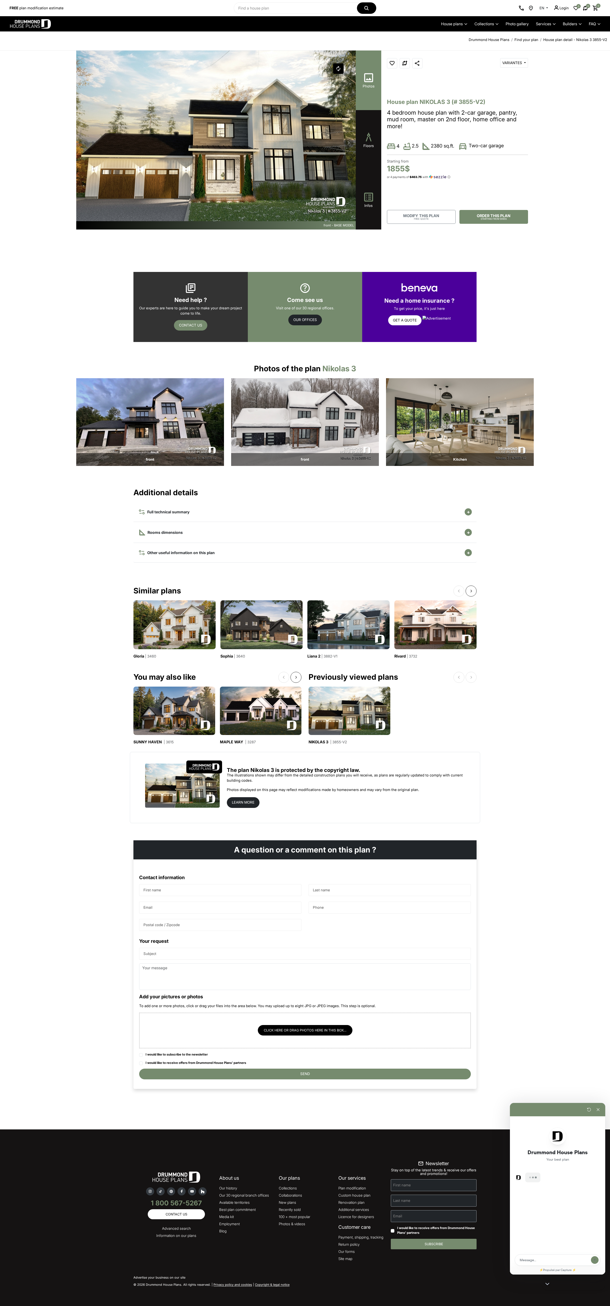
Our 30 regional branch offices (244, 1195)
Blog (223, 1231)
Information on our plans (176, 1235)
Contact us (190, 325)
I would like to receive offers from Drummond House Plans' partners (196, 1063)
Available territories (234, 1202)
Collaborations (290, 1195)
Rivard (405, 656)
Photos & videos (292, 1224)
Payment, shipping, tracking (360, 1237)
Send (305, 1073)
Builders (570, 23)
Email (147, 907)
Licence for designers (356, 1216)
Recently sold (290, 1209)
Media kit (226, 1216)
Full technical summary (167, 512)
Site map (345, 1258)
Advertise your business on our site (159, 1277)
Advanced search (176, 1228)
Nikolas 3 (328, 742)
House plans (452, 23)
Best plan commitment (237, 1209)
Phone (318, 907)
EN (542, 8)
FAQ (592, 23)
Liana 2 (322, 656)
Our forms (346, 1251)
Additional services (353, 1209)
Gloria (144, 656)
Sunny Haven (153, 742)
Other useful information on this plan (180, 552)
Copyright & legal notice (272, 1284)
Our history (228, 1188)
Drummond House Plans (489, 39)
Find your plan (526, 39)
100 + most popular (294, 1216)
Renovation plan (351, 1202)
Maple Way (238, 742)
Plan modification (352, 1188)
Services (543, 23)
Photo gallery (517, 23)
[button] (348, 143)
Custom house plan (354, 1195)
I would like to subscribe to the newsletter (177, 1054)
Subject (149, 953)
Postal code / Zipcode (161, 925)
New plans (287, 1202)
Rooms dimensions (165, 532)
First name (152, 890)
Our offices (305, 319)
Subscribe (434, 1244)
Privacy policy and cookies (233, 1284)
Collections (484, 23)
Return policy (349, 1244)
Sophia (232, 656)
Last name (321, 890)
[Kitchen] (460, 421)
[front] (150, 421)
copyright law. (342, 770)
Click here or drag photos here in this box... (305, 1030)
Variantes (512, 63)
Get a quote (405, 320)
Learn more (243, 802)
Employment (229, 1224)
